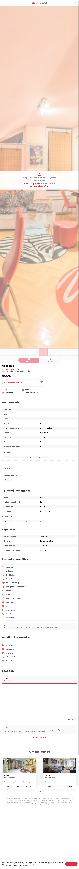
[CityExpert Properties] (39, 3)
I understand (71, 864)
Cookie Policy (29, 864)
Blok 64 (5, 369)
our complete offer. (39, 186)
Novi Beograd (13, 369)
